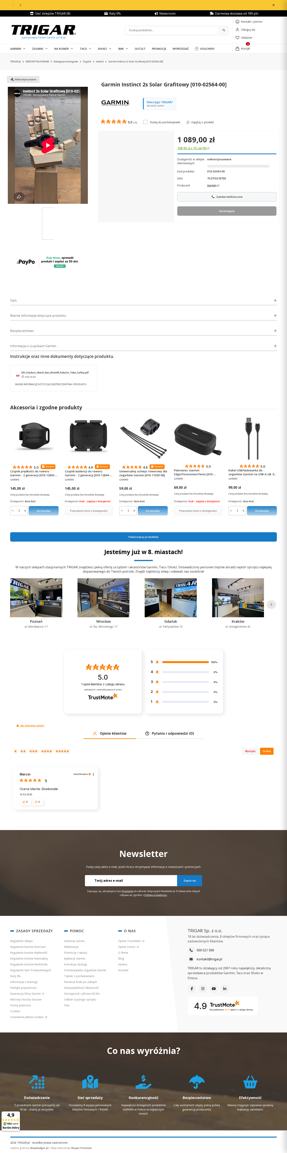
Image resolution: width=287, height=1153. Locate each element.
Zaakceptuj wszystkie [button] (213, 625)
